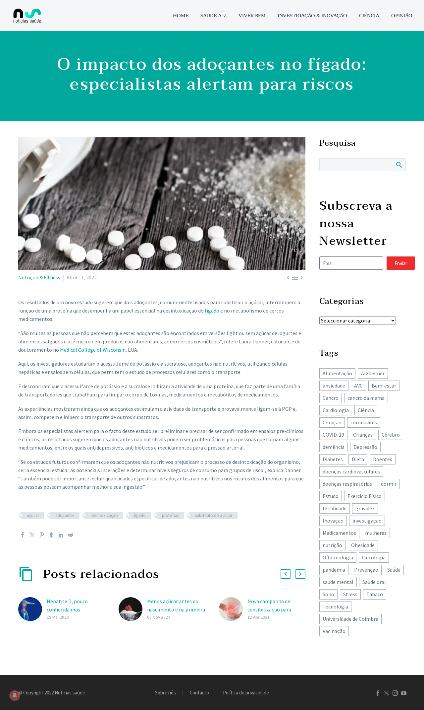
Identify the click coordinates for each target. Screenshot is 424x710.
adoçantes (64, 515)
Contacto (199, 692)
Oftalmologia (338, 557)
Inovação (333, 520)
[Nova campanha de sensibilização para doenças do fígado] (233, 609)
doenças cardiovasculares (351, 471)
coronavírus (363, 422)
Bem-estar (384, 385)
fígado (212, 310)
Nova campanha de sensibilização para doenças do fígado (269, 609)
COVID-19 (333, 434)
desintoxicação (104, 515)
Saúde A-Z (213, 16)
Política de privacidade (246, 692)
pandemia (334, 569)
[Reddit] (70, 534)
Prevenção (366, 569)
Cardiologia (336, 410)
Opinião (401, 16)
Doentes (382, 459)
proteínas (170, 515)
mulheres (376, 533)
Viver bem (252, 16)
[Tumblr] (51, 534)
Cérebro (391, 434)
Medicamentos (339, 533)
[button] (286, 574)
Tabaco (374, 594)
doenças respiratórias (347, 483)
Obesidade (363, 545)
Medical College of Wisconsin (93, 349)
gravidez (365, 508)
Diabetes (333, 459)
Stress (350, 594)
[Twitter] (32, 534)
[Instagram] (395, 693)
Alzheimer (373, 373)
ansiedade (334, 385)
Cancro (331, 397)
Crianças (363, 434)
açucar (33, 515)
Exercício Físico (364, 496)
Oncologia (374, 557)
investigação (367, 520)
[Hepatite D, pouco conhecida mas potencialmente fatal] (32, 609)
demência (333, 447)
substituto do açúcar (213, 515)
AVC (358, 385)
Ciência (369, 16)
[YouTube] (403, 693)
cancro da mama (366, 397)
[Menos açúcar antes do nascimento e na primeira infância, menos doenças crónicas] (133, 609)
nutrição (332, 545)
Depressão (365, 447)
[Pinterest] (41, 534)
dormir (389, 483)
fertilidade (334, 508)
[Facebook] (22, 534)
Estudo (331, 496)
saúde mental (338, 582)
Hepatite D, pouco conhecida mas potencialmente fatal (71, 609)
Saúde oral (374, 582)
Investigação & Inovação (312, 16)
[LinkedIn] (61, 534)
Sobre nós (165, 692)
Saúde (393, 569)
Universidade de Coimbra (350, 618)
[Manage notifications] (14, 695)
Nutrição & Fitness (39, 277)
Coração (332, 422)
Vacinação (334, 631)
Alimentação (337, 373)
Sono (328, 594)
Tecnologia (335, 606)
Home (180, 16)
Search (399, 164)
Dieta (358, 459)
